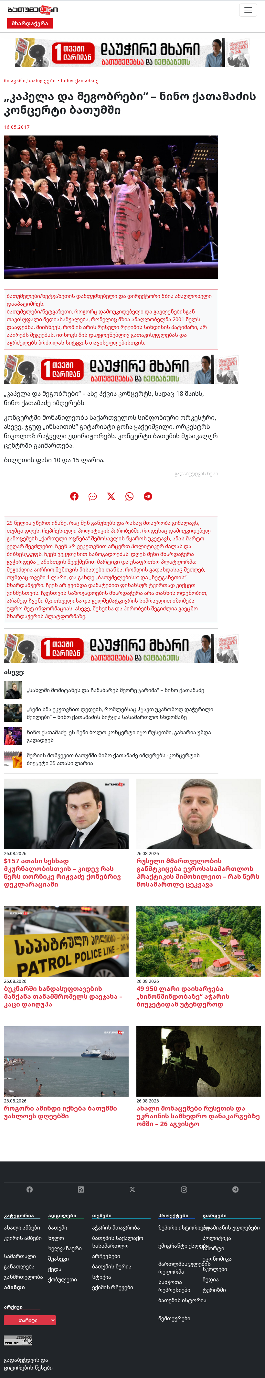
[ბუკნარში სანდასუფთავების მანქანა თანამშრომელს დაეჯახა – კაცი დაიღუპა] (66, 941)
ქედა (54, 1269)
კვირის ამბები (23, 1238)
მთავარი (15, 80)
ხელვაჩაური (65, 1248)
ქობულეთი (62, 1279)
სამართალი (20, 1256)
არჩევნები (106, 1256)
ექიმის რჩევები (112, 1287)
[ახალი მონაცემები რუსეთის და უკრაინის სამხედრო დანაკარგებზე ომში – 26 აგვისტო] (198, 1060)
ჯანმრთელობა (23, 1276)
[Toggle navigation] (248, 10)
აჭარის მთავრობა (116, 1227)
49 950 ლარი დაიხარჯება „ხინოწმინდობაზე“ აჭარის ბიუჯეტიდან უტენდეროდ (182, 996)
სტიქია (101, 1276)
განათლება (19, 1266)
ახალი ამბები (22, 1227)
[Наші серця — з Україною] (33, 10)
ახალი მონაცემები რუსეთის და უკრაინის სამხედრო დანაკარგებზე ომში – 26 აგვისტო (198, 1116)
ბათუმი (57, 1227)
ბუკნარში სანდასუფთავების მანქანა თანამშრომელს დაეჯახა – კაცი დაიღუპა (63, 996)
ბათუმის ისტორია (182, 1300)
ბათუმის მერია (112, 1266)
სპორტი (213, 1248)
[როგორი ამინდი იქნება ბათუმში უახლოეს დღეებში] (66, 1060)
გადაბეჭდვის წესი (196, 473)
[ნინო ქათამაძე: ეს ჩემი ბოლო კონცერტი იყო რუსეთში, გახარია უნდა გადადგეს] (13, 735)
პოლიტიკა (217, 1238)
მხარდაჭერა (30, 23)
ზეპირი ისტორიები (183, 1227)
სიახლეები (41, 80)
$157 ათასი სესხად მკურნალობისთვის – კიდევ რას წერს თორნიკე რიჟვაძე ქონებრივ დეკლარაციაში (62, 872)
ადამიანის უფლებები (231, 1227)
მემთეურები (174, 1318)
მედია (211, 1279)
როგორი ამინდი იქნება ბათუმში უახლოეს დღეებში (60, 1112)
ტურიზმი (214, 1289)
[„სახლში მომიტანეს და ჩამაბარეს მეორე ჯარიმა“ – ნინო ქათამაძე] (13, 689)
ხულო (56, 1238)
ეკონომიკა (217, 1258)
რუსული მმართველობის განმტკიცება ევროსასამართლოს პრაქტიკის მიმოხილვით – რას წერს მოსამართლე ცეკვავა (198, 872)
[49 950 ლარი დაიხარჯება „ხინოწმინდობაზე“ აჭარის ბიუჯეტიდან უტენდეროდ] (198, 941)
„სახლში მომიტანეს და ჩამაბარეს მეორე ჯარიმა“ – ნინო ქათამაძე (115, 690)
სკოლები (215, 1269)
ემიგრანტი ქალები (183, 1245)
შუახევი (58, 1258)
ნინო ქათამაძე (80, 80)
